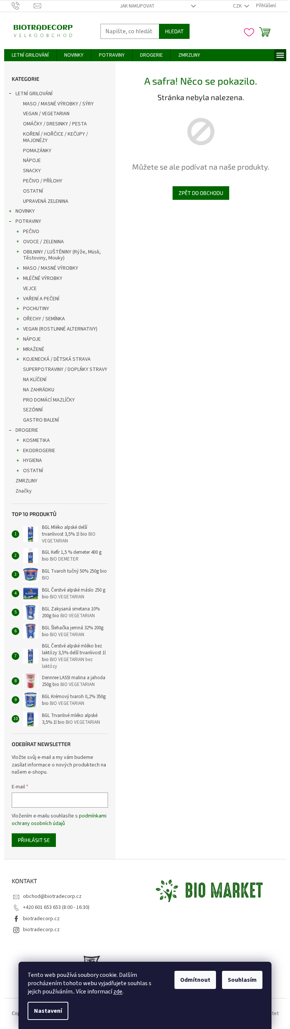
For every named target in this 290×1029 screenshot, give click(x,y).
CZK (238, 6)
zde (117, 991)
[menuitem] (30, 55)
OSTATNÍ (33, 191)
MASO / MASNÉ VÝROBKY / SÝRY (58, 104)
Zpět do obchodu (201, 193)
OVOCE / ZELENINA (43, 242)
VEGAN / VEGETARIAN (46, 113)
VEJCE (30, 288)
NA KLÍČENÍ (34, 379)
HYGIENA (32, 460)
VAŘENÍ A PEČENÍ (41, 299)
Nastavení (48, 1011)
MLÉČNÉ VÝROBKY (42, 278)
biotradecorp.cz (41, 918)
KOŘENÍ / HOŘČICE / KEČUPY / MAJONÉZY (55, 137)
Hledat (174, 31)
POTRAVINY (28, 221)
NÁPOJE (32, 160)
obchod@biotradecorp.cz (52, 896)
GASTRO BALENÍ (41, 420)
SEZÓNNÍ (33, 410)
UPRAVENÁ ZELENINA (45, 201)
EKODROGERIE (39, 450)
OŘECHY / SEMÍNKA (44, 319)
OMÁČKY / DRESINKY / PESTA (55, 124)
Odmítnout (195, 980)
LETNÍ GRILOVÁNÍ (33, 93)
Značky (23, 491)
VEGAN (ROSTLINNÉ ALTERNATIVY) (60, 329)
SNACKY (32, 171)
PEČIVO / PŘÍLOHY (42, 181)
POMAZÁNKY (37, 151)
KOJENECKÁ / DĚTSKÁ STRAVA (57, 359)
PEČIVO (31, 231)
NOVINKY (25, 211)
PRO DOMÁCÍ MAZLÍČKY (49, 400)
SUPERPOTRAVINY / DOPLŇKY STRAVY (65, 369)
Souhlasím (242, 980)
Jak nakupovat (137, 6)
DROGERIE (26, 430)
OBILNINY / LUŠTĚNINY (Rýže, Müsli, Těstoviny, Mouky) (62, 255)
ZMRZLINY (26, 481)
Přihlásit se (34, 840)
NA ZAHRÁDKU (38, 390)
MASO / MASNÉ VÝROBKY (50, 268)
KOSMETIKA (36, 440)
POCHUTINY (36, 308)
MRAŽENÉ (33, 349)
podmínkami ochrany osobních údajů (59, 819)
